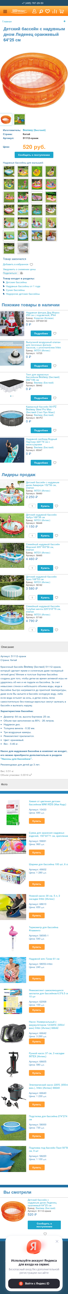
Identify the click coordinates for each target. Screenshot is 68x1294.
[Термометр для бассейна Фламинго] (13, 938)
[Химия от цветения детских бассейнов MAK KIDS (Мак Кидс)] (13, 812)
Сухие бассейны (15, 290)
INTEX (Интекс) (42, 350)
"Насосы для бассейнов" (16, 758)
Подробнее (41, 333)
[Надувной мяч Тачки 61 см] (13, 970)
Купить (45, 506)
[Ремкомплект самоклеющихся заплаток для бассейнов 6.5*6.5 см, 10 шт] (13, 1001)
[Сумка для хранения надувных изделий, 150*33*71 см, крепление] (13, 844)
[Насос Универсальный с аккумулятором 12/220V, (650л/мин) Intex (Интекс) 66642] (13, 1033)
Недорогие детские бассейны (23, 293)
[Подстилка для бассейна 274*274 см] (13, 1127)
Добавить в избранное (15, 264)
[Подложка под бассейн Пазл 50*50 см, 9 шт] (13, 1159)
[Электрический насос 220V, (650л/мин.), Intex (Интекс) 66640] (13, 1096)
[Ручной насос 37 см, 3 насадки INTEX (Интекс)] (13, 1064)
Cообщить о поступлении (34, 154)
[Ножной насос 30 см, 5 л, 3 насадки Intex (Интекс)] (13, 907)
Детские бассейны (16, 282)
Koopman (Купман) (44, 318)
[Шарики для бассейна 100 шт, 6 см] (13, 875)
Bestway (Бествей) (34, 130)
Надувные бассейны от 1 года (23, 286)
